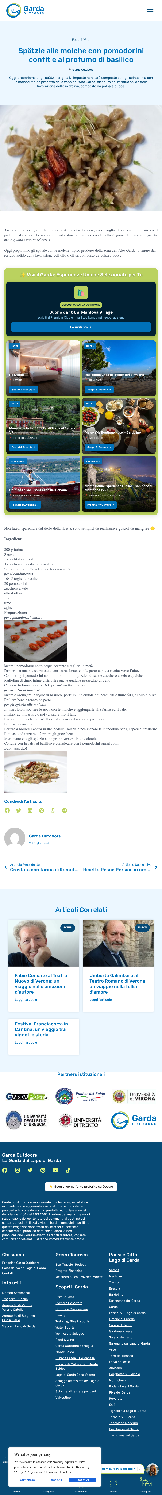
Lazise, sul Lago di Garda (127, 1313)
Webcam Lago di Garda (18, 1326)
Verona (114, 1270)
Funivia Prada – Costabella (75, 1358)
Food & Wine (81, 40)
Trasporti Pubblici (15, 1299)
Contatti (8, 1273)
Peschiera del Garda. (124, 1429)
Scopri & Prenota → (24, 389)
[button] (7, 810)
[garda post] (27, 1096)
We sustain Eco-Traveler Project (79, 1277)
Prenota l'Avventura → (25, 504)
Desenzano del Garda (124, 1301)
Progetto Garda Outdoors (21, 1263)
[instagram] (17, 1170)
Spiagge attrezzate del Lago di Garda (77, 1383)
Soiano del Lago (120, 1337)
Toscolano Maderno (123, 1423)
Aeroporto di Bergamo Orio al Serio (18, 1318)
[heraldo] (80, 1096)
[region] (54, 1467)
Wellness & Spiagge (69, 1334)
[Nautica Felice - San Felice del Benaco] (43, 484)
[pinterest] (42, 1170)
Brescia (114, 1288)
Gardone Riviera (120, 1331)
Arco (112, 1350)
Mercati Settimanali (16, 1293)
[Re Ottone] (43, 368)
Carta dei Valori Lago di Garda (24, 1268)
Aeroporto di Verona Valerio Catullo (17, 1307)
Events (113, 1491)
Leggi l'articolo (26, 1000)
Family (60, 1315)
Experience (81, 1491)
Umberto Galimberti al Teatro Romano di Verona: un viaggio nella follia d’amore (118, 984)
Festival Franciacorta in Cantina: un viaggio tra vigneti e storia (41, 1029)
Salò (112, 1405)
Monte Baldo (64, 1352)
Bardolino (116, 1294)
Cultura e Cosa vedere (71, 1309)
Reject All (55, 1480)
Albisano (115, 1368)
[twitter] (30, 1170)
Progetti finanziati (69, 1271)
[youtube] (55, 1170)
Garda (113, 1307)
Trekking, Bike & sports (72, 1321)
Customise (27, 1480)
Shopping (145, 1491)
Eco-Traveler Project (70, 1265)
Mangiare (48, 1491)
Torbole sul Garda (122, 1417)
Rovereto (116, 1398)
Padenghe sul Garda (124, 1386)
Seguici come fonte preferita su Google (83, 1186)
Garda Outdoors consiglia (74, 1346)
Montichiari (117, 1380)
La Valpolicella (119, 1362)
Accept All (83, 1480)
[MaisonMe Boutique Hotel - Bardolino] (119, 426)
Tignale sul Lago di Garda (127, 1411)
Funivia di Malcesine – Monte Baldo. (76, 1366)
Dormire (16, 1491)
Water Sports (65, 1327)
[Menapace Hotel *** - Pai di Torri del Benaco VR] (43, 426)
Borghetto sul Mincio (124, 1374)
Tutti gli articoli (39, 843)
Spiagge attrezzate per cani (75, 1391)
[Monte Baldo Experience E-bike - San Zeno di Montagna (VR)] (119, 484)
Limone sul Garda (122, 1319)
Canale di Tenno (120, 1325)
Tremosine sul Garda (124, 1435)
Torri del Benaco (121, 1356)
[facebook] (4, 1170)
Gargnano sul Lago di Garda (129, 1343)
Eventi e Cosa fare (68, 1303)
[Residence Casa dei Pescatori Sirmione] (119, 368)
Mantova (115, 1276)
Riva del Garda (119, 1392)
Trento (114, 1282)
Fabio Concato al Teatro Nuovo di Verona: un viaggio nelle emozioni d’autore (41, 984)
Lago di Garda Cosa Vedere (75, 1375)
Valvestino (63, 1397)
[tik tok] (68, 1170)
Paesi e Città (64, 1297)
